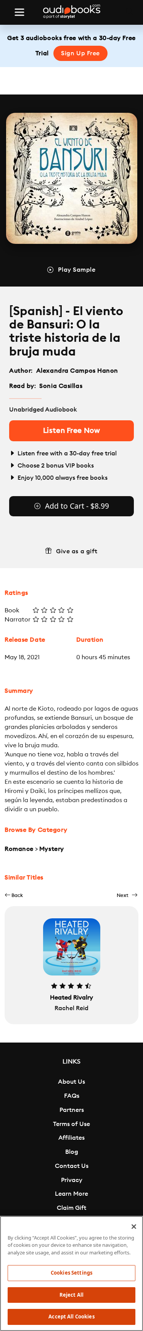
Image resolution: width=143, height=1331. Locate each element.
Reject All (71, 1294)
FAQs (71, 1096)
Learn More (71, 1194)
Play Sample (76, 269)
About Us (71, 1082)
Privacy (71, 1180)
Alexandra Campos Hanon (77, 370)
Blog (71, 1152)
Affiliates (71, 1138)
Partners (71, 1110)
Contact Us (71, 1166)
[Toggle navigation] (19, 12)
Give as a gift (77, 551)
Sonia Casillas (60, 386)
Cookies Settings (71, 1272)
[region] (71, 1273)
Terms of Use (71, 1124)
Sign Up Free (80, 53)
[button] (14, 895)
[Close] (133, 1226)
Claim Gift (71, 1208)
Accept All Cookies (71, 1316)
